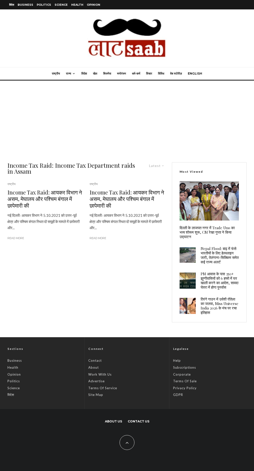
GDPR (178, 395)
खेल (95, 73)
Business (25, 4)
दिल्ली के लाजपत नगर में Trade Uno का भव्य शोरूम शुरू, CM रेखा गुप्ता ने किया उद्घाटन (207, 232)
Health (77, 4)
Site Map (95, 395)
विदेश (11, 4)
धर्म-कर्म (136, 73)
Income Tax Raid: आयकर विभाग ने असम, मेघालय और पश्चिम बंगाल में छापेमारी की (44, 199)
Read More (15, 238)
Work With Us (100, 374)
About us (113, 421)
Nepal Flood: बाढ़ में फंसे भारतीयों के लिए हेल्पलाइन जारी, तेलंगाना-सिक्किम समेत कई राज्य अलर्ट (220, 255)
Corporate (182, 374)
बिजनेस (107, 73)
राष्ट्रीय (56, 73)
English (195, 73)
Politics (44, 4)
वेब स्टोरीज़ (176, 73)
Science (61, 4)
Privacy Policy (185, 388)
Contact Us (138, 421)
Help (177, 360)
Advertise (96, 381)
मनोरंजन (121, 73)
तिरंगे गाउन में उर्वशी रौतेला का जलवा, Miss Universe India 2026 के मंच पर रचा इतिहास (219, 306)
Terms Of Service (102, 388)
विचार (149, 73)
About (93, 367)
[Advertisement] (127, 117)
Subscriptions (184, 367)
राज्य (68, 73)
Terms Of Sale (185, 381)
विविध (161, 73)
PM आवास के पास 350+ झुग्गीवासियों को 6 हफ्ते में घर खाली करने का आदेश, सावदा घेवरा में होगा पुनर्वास (219, 280)
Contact (95, 360)
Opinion (93, 4)
